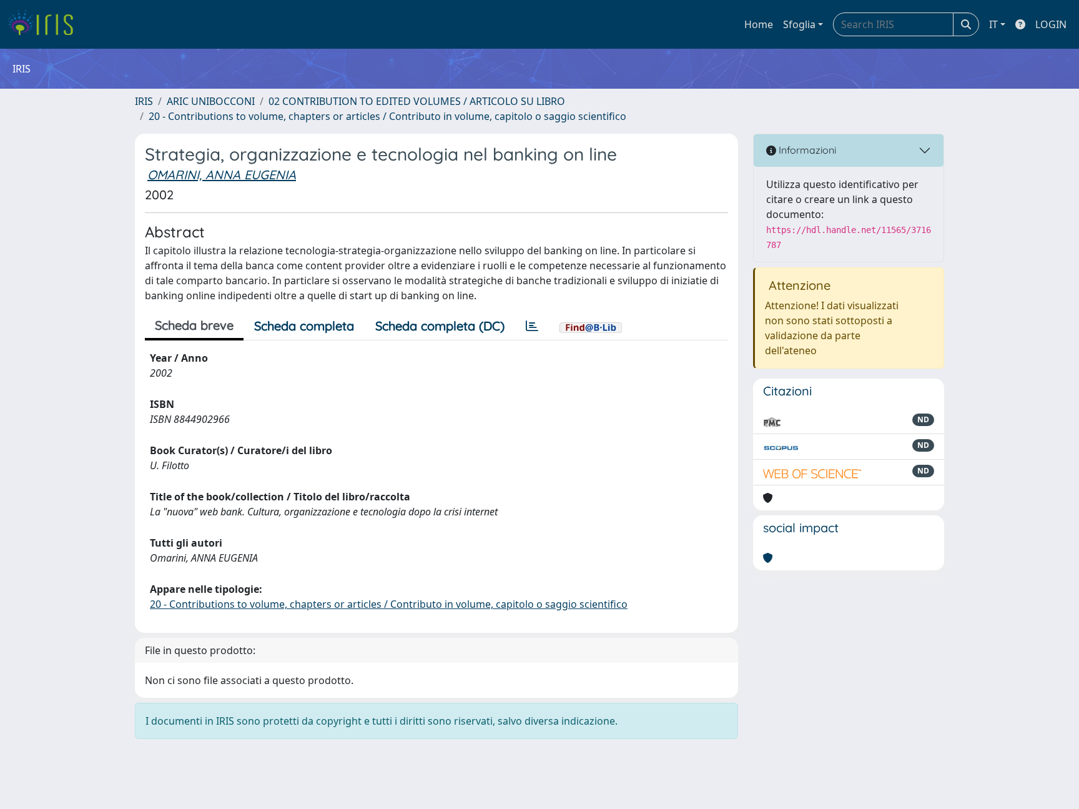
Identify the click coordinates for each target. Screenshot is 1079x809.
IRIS (144, 101)
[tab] (532, 326)
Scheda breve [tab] (194, 325)
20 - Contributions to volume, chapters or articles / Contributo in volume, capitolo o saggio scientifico (387, 116)
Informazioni (806, 150)
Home (758, 24)
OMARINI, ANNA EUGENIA (221, 174)
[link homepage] (45, 24)
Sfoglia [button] (799, 24)
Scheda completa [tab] (304, 326)
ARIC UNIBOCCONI (211, 101)
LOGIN (1051, 24)
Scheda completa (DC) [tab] (440, 326)
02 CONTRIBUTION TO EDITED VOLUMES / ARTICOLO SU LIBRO (417, 101)
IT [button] (993, 24)
